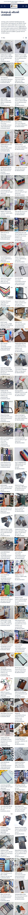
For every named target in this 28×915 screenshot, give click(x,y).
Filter (4, 37)
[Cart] (26, 6)
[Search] (4, 6)
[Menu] (1, 6)
